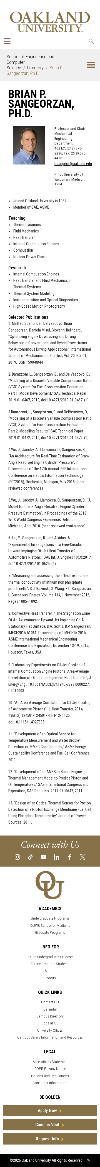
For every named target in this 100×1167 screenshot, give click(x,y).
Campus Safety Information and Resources (50, 1037)
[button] (91, 65)
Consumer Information (50, 1083)
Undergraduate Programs (50, 918)
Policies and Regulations (50, 1076)
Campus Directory (50, 1016)
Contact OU (50, 1002)
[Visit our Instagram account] (17, 856)
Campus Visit (47, 1124)
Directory (35, 67)
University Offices (50, 1030)
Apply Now (47, 1110)
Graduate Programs (50, 932)
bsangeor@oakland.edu (73, 163)
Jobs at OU (50, 1023)
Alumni (50, 971)
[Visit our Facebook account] (69, 856)
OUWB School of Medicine (50, 925)
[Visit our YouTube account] (43, 856)
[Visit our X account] (82, 856)
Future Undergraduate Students (50, 957)
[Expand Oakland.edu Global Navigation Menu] (7, 41)
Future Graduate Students (50, 964)
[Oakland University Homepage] (50, 21)
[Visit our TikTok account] (30, 856)
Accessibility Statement (50, 1062)
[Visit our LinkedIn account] (56, 856)
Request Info (47, 1138)
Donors (50, 978)
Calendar (50, 1009)
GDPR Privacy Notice (50, 1069)
